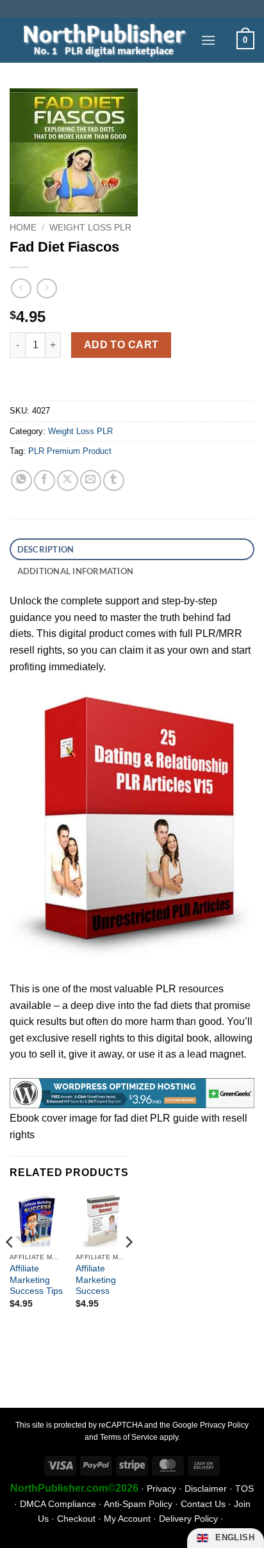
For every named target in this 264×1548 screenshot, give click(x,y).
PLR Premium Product (69, 451)
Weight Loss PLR (90, 227)
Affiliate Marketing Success (96, 1280)
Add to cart (121, 344)
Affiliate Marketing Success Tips (36, 1280)
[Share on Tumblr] (113, 480)
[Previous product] (46, 288)
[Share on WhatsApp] (21, 480)
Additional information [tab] (75, 571)
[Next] (128, 1267)
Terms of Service (129, 1437)
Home (23, 227)
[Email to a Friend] (90, 480)
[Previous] (10, 1267)
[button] (208, 40)
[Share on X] (67, 480)
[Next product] (21, 288)
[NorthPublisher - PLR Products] (100, 40)
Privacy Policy (224, 1425)
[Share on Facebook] (44, 480)
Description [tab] (45, 549)
